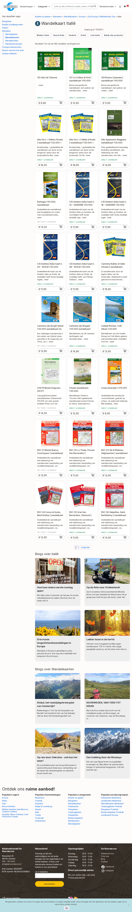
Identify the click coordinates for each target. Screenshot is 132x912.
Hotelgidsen (73, 815)
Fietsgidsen (73, 809)
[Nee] (128, 905)
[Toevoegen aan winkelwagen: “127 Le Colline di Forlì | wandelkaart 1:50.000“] (92, 102)
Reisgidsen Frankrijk (109, 809)
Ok (66, 908)
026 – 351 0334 (8, 861)
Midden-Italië (43, 35)
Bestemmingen (26, 6)
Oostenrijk (39, 818)
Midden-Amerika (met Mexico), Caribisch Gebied (15, 810)
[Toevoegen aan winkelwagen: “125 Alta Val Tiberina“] (61, 102)
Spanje (38, 809)
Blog (103, 859)
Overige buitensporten (11, 47)
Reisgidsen (6, 21)
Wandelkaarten (12, 37)
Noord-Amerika (8, 806)
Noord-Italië (58, 35)
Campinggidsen (74, 812)
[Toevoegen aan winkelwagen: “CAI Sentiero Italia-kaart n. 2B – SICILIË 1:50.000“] (92, 288)
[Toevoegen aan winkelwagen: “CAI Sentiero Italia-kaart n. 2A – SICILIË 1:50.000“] (61, 288)
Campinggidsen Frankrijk (111, 806)
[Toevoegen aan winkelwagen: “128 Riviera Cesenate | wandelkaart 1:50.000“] (125, 102)
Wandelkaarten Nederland (112, 803)
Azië (4, 803)
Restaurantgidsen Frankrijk (112, 812)
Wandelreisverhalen (13, 44)
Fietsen (5, 28)
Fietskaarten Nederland (111, 798)
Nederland (39, 798)
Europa (82, 16)
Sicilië (83, 35)
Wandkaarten (73, 821)
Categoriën (42, 6)
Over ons (105, 856)
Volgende (85, 547)
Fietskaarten (73, 806)
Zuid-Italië (95, 35)
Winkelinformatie (107, 6)
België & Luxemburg (43, 806)
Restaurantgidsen (75, 818)
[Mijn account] (120, 6)
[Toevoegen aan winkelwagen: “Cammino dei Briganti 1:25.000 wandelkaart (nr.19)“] (92, 350)
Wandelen (6, 31)
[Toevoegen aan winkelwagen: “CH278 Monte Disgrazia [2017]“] (61, 412)
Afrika (4, 801)
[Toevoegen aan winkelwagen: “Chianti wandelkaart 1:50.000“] (92, 413)
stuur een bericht (77, 877)
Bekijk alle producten (113, 35)
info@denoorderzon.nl (11, 864)
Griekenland (40, 821)
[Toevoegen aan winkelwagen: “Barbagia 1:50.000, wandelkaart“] (61, 226)
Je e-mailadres (41, 872)
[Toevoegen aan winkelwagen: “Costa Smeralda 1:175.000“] (125, 413)
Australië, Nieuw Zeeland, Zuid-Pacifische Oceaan (15, 815)
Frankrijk (38, 801)
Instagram (109, 870)
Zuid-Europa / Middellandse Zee (101, 16)
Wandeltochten (11, 41)
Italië (37, 812)
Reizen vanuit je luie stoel (13, 50)
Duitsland (39, 803)
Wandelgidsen (11, 34)
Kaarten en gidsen (43, 16)
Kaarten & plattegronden (12, 24)
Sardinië (72, 35)
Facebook (109, 867)
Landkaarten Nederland (111, 801)
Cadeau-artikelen (9, 53)
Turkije (38, 815)
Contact (104, 862)
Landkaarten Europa (109, 815)
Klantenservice (107, 853)
